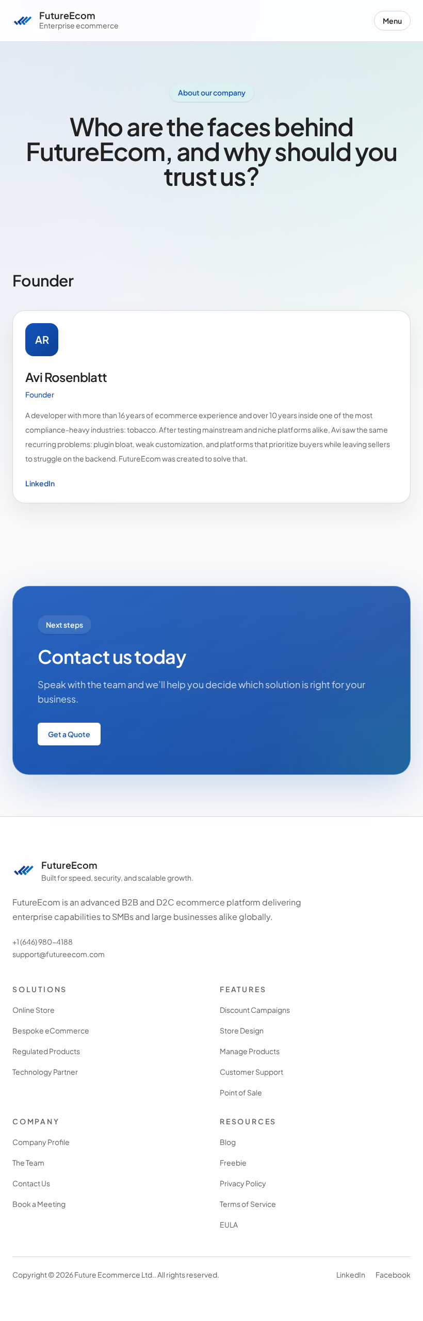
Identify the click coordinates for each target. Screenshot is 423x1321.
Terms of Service (248, 1203)
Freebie (233, 1162)
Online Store (33, 1009)
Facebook (393, 1274)
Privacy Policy (243, 1183)
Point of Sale (241, 1092)
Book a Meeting (39, 1203)
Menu (392, 20)
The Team (28, 1162)
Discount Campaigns (255, 1009)
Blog (228, 1142)
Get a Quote (69, 734)
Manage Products (250, 1051)
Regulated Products (46, 1051)
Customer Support (251, 1071)
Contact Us (31, 1183)
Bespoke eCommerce (50, 1030)
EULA (229, 1224)
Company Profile (41, 1142)
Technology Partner (45, 1071)
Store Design (242, 1030)
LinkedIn (40, 483)
